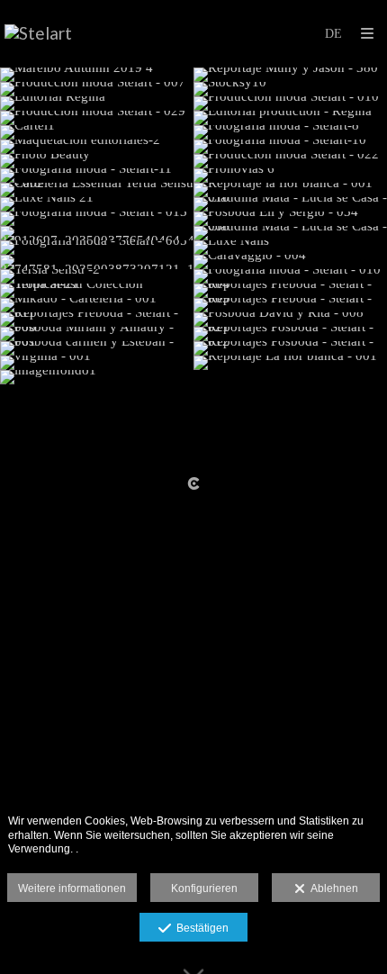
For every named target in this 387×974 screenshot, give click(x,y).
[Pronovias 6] (290, 175)
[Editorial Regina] (97, 103)
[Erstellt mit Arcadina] (193, 483)
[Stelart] (38, 34)
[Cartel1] (97, 132)
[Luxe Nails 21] (97, 204)
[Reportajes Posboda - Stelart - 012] (290, 348)
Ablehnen (331, 888)
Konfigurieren (204, 888)
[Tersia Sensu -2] (97, 276)
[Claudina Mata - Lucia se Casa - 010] (290, 204)
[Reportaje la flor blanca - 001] (290, 190)
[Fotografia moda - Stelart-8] (290, 132)
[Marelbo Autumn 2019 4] (97, 75)
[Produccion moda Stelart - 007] (97, 89)
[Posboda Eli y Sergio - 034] (290, 219)
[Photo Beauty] (97, 161)
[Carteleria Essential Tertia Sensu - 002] (97, 190)
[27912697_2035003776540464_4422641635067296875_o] (97, 233)
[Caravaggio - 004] (290, 262)
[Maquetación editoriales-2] (97, 147)
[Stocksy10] (290, 89)
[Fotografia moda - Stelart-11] (97, 175)
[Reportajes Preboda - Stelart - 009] (290, 305)
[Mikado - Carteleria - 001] (97, 305)
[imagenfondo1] (97, 377)
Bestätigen (200, 928)
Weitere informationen (72, 888)
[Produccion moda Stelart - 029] (97, 118)
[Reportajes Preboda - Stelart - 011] (97, 319)
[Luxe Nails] (290, 247)
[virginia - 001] (97, 363)
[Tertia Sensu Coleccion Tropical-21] (97, 291)
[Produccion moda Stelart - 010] (290, 103)
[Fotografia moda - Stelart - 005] (97, 247)
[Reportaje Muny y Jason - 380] (290, 75)
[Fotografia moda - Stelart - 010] (290, 276)
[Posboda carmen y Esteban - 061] (97, 348)
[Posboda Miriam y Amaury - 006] (97, 334)
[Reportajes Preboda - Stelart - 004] (290, 291)
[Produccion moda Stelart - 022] (290, 161)
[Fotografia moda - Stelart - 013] (97, 219)
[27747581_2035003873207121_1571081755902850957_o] (97, 262)
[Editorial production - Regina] (290, 118)
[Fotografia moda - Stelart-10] (290, 147)
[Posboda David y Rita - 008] (290, 319)
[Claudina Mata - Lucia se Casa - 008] (290, 233)
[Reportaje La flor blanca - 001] (290, 363)
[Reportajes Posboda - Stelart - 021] (290, 334)
